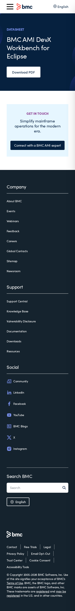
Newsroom (13, 271)
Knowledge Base (17, 311)
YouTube (18, 415)
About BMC (14, 201)
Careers (12, 241)
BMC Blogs (20, 426)
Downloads (14, 341)
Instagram (20, 449)
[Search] (65, 488)
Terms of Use (15, 583)
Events (11, 211)
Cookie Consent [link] (39, 560)
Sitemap (12, 261)
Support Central (17, 301)
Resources (13, 351)
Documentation (16, 331)
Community (20, 381)
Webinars (13, 221)
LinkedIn (18, 392)
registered (42, 591)
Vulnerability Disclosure (21, 321)
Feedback (13, 231)
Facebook (19, 404)
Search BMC (19, 476)
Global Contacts (17, 251)
